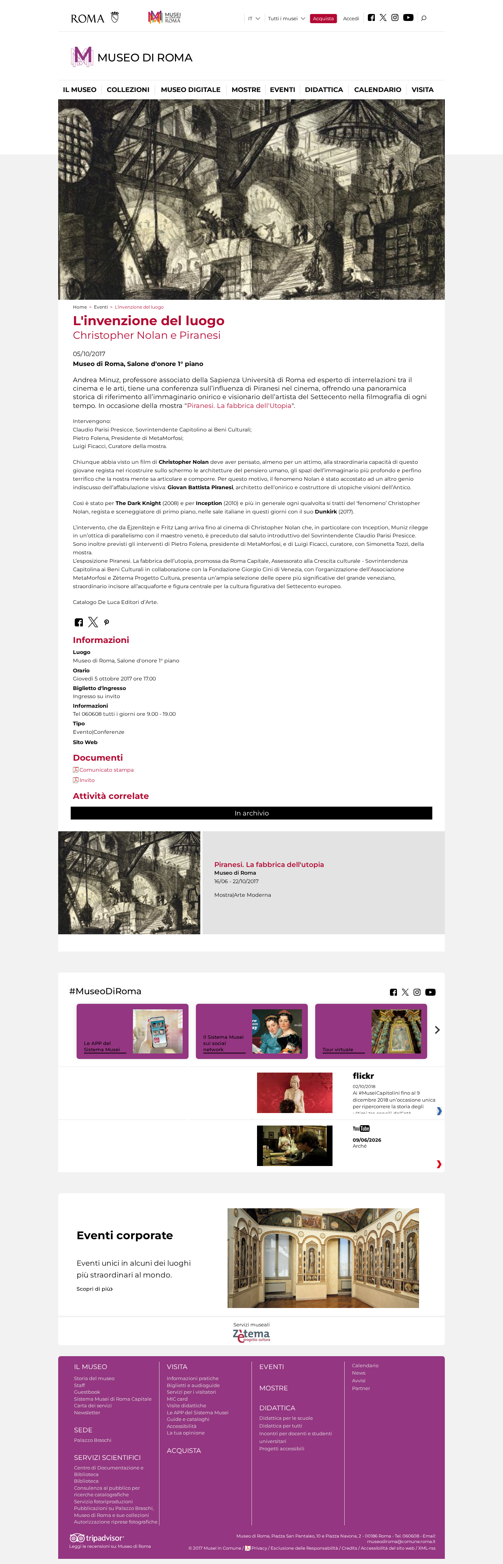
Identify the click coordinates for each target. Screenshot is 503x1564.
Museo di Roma (144, 57)
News (358, 1373)
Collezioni (128, 90)
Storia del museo (94, 1378)
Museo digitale (191, 90)
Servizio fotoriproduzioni (103, 1501)
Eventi (282, 90)
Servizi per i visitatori (191, 1392)
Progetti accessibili (282, 1448)
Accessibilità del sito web (388, 1548)
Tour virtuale (338, 1049)
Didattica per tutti (280, 1426)
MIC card (177, 1399)
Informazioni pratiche (193, 1378)
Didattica (324, 90)
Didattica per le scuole (286, 1418)
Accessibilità (182, 1426)
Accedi (351, 18)
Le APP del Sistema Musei (102, 1046)
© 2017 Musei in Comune (215, 1548)
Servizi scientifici (107, 1457)
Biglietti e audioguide (193, 1385)
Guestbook (87, 1392)
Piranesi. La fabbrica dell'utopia (269, 864)
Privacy (259, 1548)
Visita (423, 90)
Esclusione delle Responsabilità (304, 1548)
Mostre (246, 90)
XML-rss (427, 1548)
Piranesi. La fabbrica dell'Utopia (239, 405)
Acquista (323, 18)
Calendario (377, 90)
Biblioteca (86, 1481)
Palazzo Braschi (93, 1440)
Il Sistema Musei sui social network (223, 1043)
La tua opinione (186, 1433)
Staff (79, 1385)
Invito (87, 780)
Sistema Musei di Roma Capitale (113, 1399)
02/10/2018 (394, 1100)
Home (80, 307)
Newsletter (87, 1412)
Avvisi (359, 1380)
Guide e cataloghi (188, 1419)
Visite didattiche (186, 1405)
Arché (360, 1146)
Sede (83, 1430)
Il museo (79, 90)
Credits (349, 1548)
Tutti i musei (283, 18)
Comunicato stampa (107, 770)
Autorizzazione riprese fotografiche (116, 1522)
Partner (361, 1388)
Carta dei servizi (93, 1405)
